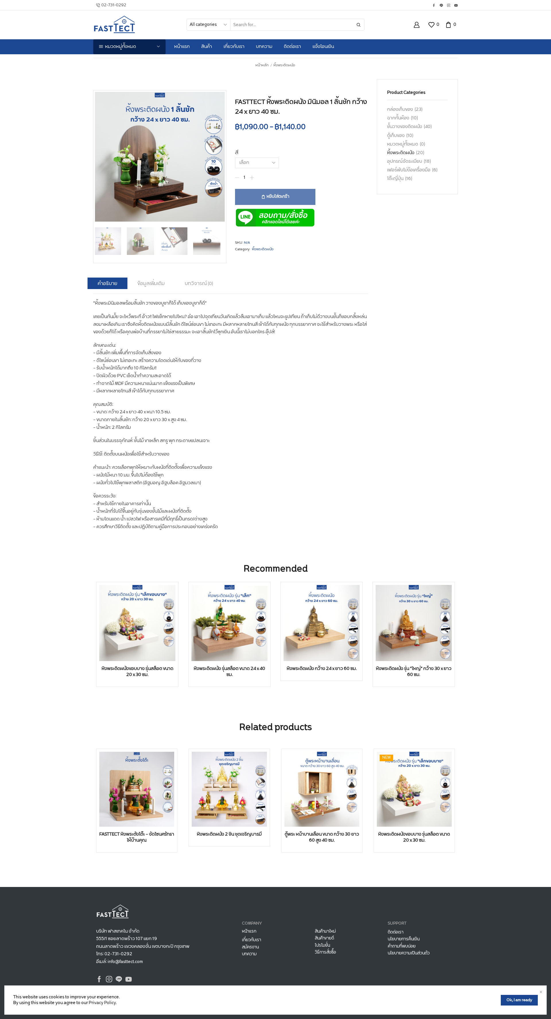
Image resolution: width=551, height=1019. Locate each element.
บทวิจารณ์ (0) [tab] (199, 283)
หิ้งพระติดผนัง (284, 65)
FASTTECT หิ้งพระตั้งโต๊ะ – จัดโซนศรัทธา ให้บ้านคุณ (136, 837)
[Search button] (358, 24)
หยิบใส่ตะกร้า (278, 197)
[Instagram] (449, 6)
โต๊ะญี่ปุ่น (395, 178)
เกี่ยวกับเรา (234, 46)
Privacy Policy (102, 1003)
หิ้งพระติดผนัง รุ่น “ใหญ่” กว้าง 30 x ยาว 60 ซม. (413, 672)
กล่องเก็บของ (400, 109)
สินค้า (206, 46)
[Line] (441, 6)
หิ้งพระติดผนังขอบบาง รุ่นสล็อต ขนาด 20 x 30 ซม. (137, 672)
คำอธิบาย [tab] (107, 283)
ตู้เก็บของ (396, 135)
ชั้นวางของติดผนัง (404, 126)
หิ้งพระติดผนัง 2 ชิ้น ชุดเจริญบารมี (229, 834)
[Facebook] (434, 6)
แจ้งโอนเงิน (323, 46)
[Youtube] (456, 6)
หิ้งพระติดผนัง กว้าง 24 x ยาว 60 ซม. (322, 669)
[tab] (107, 284)
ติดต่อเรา (292, 46)
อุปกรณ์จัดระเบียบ (404, 161)
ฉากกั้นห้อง (398, 118)
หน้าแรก (182, 46)
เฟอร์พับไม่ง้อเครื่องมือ (408, 170)
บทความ (264, 46)
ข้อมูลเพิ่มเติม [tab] (151, 283)
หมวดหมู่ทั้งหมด (402, 144)
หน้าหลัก (262, 65)
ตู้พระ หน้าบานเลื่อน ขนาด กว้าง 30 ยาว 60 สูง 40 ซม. (322, 837)
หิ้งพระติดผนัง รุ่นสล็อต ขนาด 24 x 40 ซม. (229, 672)
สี (236, 153)
